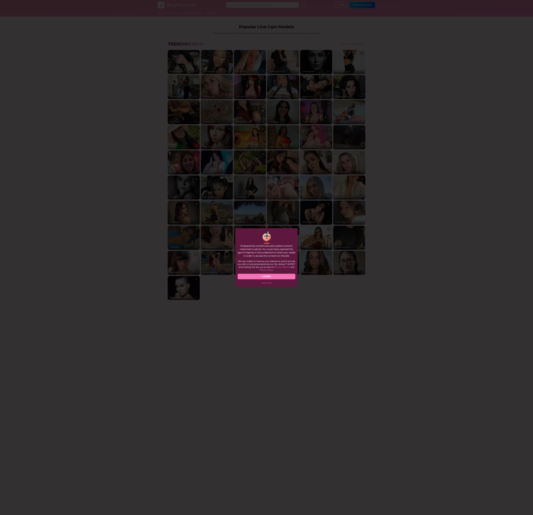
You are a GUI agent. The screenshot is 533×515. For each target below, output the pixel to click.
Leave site (266, 283)
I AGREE (266, 276)
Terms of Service (282, 267)
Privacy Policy (266, 270)
